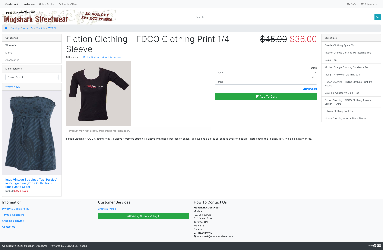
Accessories (12, 59)
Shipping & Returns (13, 220)
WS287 (52, 28)
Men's (8, 52)
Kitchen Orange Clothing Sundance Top (347, 67)
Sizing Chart (310, 88)
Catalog (15, 28)
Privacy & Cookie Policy (15, 208)
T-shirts (40, 28)
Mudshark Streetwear (20, 4)
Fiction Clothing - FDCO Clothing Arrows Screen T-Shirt (348, 102)
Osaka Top (331, 59)
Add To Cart (268, 96)
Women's (28, 28)
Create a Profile (107, 208)
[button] (47, 4)
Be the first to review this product (102, 57)
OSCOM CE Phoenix (76, 245)
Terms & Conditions (13, 214)
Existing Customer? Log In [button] (145, 216)
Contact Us (8, 226)
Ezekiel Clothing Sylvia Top (340, 45)
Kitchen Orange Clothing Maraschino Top (348, 52)
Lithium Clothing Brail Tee (339, 111)
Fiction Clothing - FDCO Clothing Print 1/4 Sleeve (348, 83)
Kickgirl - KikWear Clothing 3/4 (342, 74)
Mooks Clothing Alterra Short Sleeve (345, 118)
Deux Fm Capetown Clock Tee (342, 92)
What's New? (12, 86)
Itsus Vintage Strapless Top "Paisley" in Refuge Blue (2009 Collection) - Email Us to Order (31, 183)
